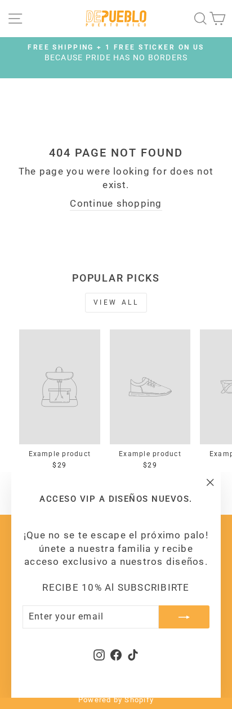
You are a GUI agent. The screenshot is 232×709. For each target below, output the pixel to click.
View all (116, 302)
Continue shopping (116, 203)
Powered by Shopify (116, 699)
